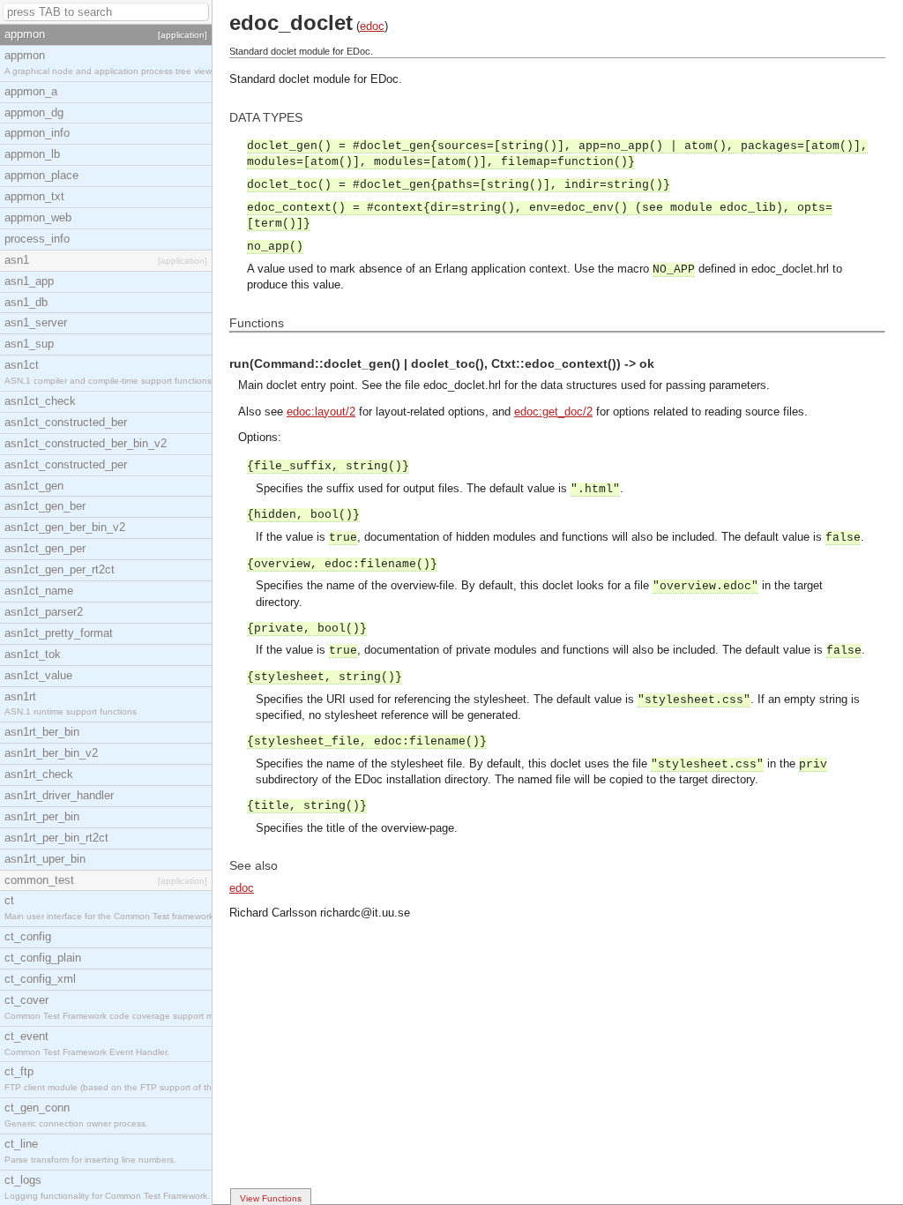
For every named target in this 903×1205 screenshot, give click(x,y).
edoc (372, 26)
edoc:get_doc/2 (553, 411)
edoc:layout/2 (321, 411)
